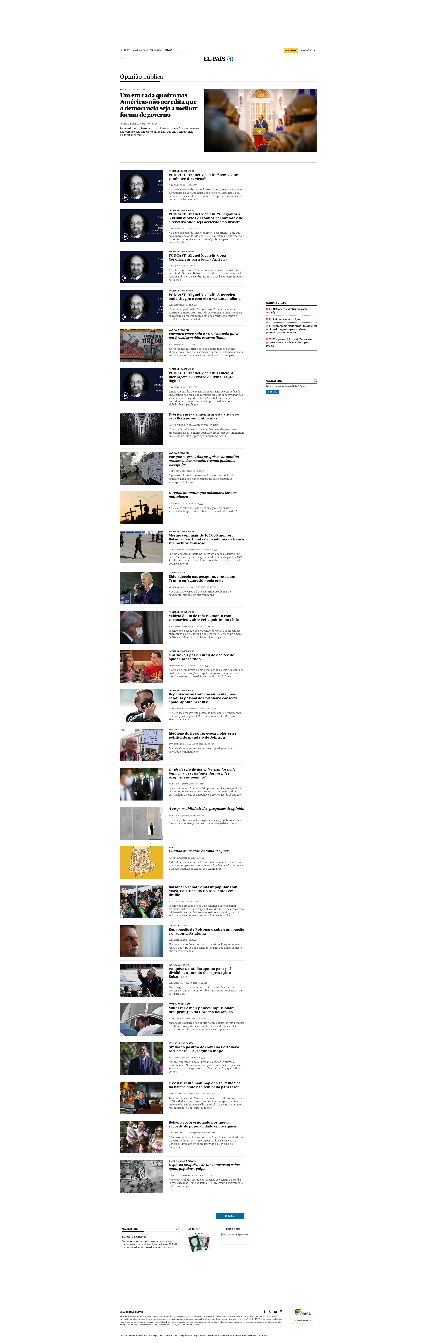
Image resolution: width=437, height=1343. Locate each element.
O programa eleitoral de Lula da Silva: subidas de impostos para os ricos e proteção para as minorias (291, 329)
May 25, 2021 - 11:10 (186, 305)
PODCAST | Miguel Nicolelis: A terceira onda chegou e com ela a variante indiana (205, 297)
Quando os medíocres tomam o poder (200, 851)
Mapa (196, 1335)
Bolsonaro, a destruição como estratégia (287, 311)
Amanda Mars (175, 587)
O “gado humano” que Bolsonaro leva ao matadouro (203, 495)
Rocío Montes (175, 626)
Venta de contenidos (138, 1335)
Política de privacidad (183, 1335)
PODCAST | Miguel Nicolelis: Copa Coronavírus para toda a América (198, 257)
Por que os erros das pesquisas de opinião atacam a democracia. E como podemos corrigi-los (204, 461)
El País (172, 940)
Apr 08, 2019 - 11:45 (205, 1133)
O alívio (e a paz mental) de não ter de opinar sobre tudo (201, 657)
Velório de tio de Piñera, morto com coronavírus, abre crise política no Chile (204, 618)
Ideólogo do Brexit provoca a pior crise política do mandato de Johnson (202, 735)
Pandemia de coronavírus (181, 171)
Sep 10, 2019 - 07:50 (194, 858)
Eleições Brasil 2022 (179, 330)
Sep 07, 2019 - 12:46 (191, 901)
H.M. (170, 1057)
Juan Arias (174, 344)
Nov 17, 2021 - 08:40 (146, 124)
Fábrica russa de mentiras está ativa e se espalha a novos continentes (204, 416)
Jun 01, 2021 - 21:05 (186, 266)
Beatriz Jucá (175, 1018)
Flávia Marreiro (176, 1133)
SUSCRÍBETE (290, 50)
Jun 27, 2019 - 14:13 (202, 1018)
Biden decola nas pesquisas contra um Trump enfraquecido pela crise (202, 579)
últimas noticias (276, 303)
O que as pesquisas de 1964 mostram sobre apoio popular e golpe (204, 1167)
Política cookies (165, 1335)
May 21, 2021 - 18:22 (190, 344)
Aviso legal (152, 1335)
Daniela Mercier (176, 549)
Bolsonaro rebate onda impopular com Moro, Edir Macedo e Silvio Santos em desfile (203, 891)
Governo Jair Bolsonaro (181, 1043)
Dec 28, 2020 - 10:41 (207, 425)
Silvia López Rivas (177, 666)
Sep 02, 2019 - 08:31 (186, 940)
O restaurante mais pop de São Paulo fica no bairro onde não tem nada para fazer (205, 1085)
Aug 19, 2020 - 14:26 (192, 504)
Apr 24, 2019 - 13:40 (194, 1057)
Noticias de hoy (260, 1335)
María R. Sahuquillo (178, 425)
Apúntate (272, 392)
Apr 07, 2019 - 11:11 (202, 1175)
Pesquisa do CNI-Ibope (179, 1004)
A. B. (171, 901)
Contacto (124, 1335)
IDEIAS (171, 847)
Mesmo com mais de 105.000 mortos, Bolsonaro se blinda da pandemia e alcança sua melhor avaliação (206, 539)
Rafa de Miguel (176, 744)
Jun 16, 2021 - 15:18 (186, 228)
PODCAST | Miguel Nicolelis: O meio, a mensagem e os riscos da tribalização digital (201, 377)
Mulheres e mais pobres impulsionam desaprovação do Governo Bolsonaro (202, 1010)
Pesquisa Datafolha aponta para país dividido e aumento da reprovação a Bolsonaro (200, 973)
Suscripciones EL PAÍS (209, 1335)
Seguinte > (230, 1216)
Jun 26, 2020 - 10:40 (205, 587)
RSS (244, 1335)
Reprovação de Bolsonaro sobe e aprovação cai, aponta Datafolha (206, 931)
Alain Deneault (176, 858)
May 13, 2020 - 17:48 (194, 784)
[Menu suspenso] (122, 59)
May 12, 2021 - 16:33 (186, 387)
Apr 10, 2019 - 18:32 (204, 1094)
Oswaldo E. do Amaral (179, 1175)
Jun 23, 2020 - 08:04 (203, 626)
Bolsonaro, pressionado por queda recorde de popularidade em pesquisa (202, 1124)
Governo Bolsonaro (179, 926)
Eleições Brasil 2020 (179, 453)
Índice (249, 1335)
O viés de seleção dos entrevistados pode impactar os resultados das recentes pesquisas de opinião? (202, 773)
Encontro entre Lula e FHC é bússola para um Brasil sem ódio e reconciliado (203, 336)
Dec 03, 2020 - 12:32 (194, 471)
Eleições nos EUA (177, 573)
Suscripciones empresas (230, 1335)
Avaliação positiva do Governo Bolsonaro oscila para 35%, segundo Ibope (204, 1049)
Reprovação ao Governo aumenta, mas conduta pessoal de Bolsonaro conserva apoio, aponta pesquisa (203, 698)
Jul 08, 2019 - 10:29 (196, 983)
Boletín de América (134, 1237)
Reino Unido (174, 730)
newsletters (274, 381)
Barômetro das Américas (132, 90)
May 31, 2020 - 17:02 (197, 666)
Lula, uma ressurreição (286, 319)
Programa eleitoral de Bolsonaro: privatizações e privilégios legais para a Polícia (289, 342)
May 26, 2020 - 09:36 (203, 744)
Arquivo (193, 1229)
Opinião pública (141, 77)
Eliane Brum (174, 504)
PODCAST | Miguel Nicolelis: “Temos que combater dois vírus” (203, 177)
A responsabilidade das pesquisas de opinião (206, 809)
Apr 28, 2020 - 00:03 (194, 816)
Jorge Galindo (127, 124)
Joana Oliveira (176, 1094)
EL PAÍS (172, 185)
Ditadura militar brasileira (182, 1161)
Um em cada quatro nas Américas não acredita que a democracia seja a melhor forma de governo (159, 104)
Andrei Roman (175, 471)
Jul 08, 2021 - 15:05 (186, 185)
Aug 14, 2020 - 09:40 (206, 549)
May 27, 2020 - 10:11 (205, 709)
